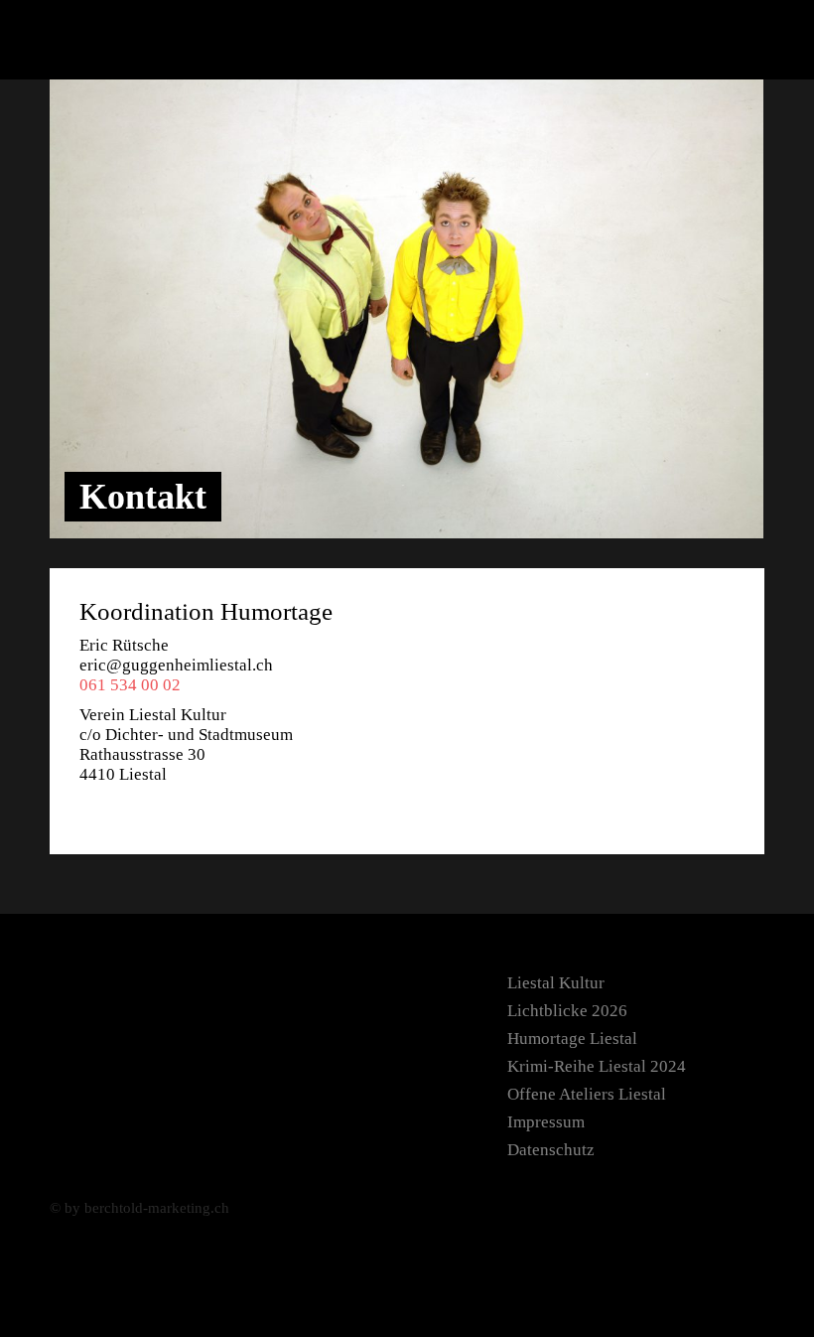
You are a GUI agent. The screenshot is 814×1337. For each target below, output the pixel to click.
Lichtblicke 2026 (567, 1010)
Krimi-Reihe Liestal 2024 (596, 1066)
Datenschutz (551, 1149)
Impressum (546, 1122)
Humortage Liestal (572, 1038)
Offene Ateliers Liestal (586, 1094)
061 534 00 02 (130, 684)
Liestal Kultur (556, 982)
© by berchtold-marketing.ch (139, 1208)
